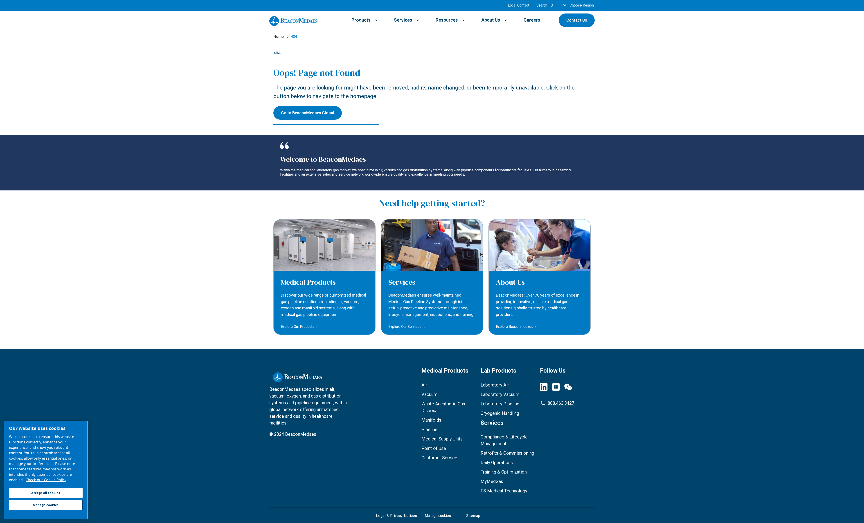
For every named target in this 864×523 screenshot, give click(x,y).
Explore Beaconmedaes (514, 327)
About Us (490, 20)
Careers (532, 20)
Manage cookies (438, 516)
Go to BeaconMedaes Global (307, 112)
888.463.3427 (561, 403)
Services (403, 20)
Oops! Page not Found (316, 73)
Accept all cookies (45, 493)
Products (361, 20)
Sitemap (473, 516)
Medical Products (308, 282)
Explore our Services (404, 327)
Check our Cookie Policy (46, 479)
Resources (447, 20)
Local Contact (518, 5)
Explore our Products (297, 327)
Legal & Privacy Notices (396, 516)
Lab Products (498, 370)
